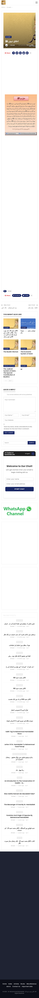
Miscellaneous (31, 984)
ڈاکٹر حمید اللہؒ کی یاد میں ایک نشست (19, 699)
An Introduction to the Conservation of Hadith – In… (20, 782)
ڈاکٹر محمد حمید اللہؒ (19, 678)
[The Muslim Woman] (10, 344)
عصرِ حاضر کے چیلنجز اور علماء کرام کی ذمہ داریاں (19, 624)
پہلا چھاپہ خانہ (19, 770)
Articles (19, 620)
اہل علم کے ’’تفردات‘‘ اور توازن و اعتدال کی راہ (19, 667)
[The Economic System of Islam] (28, 344)
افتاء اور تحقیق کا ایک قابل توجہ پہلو (19, 656)
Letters (19, 741)
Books (20, 777)
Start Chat (19, 489)
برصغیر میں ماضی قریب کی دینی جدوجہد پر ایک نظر (19, 634)
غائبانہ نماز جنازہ (32, 308)
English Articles (9, 366)
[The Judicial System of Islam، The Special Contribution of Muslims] (10, 362)
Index (10, 984)
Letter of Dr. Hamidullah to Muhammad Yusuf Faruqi (20, 745)
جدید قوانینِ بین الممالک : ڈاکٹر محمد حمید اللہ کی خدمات (19, 829)
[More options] (32, 453)
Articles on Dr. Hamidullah (20, 754)
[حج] (28, 362)
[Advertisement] (19, 75)
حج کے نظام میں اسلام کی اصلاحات (19, 645)
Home (5, 984)
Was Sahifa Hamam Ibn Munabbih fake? (19, 794)
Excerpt (8, 37)
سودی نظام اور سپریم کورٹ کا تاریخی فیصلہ (19, 721)
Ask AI (8, 986)
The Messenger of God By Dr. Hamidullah (19, 805)
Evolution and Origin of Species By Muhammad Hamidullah (19, 816)
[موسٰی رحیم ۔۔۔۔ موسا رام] (28, 323)
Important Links (27, 986)
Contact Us (16, 986)
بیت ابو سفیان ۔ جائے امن (9, 308)
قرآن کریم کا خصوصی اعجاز (19, 710)
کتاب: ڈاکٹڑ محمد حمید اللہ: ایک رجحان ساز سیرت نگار (19, 842)
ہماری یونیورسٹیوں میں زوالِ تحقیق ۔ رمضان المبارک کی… (19, 758)
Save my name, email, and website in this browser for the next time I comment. (18, 428)
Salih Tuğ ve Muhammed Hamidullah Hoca (20, 733)
